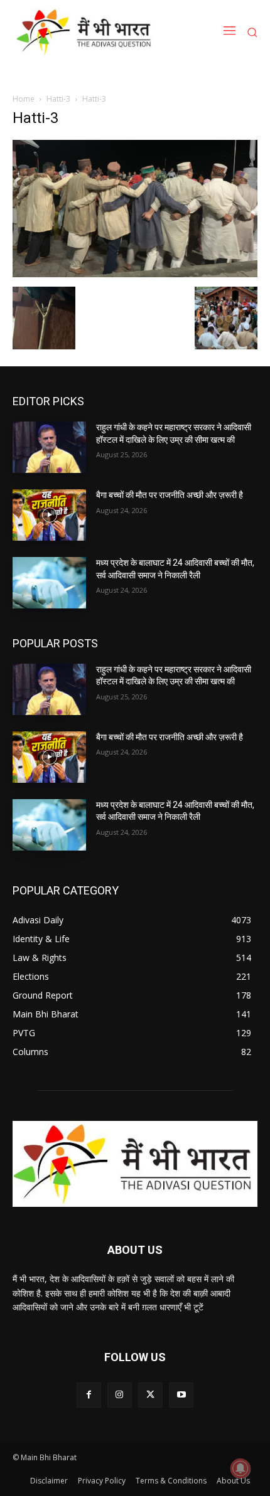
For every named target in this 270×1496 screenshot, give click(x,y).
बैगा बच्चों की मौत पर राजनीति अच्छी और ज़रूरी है (169, 495)
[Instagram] (119, 1394)
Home (24, 98)
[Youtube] (181, 1394)
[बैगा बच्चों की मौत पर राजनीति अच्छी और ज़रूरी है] (49, 515)
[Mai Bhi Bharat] (86, 32)
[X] (150, 1394)
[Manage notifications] (240, 1468)
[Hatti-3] (135, 273)
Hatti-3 (58, 98)
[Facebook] (89, 1394)
